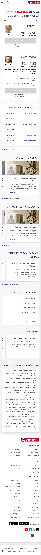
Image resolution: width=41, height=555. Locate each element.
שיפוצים (17, 510)
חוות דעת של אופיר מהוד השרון (25, 78)
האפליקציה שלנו (33, 456)
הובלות (36, 497)
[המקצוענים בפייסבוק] (31, 529)
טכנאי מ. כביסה (33, 517)
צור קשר (17, 456)
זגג (38, 500)
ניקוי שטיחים (15, 504)
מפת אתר (35, 548)
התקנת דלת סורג (30, 141)
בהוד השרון (21, 11)
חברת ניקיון (35, 507)
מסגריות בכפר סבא (29, 308)
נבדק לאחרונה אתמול (30, 59)
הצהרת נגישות (9, 548)
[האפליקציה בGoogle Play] (24, 523)
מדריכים (36, 472)
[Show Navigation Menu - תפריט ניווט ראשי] (2, 2)
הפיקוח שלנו (35, 452)
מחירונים (36, 465)
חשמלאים (36, 510)
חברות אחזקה (34, 504)
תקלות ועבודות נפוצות (27, 157)
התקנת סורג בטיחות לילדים (26, 130)
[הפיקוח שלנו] (2, 550)
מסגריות (29, 7)
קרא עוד (12, 192)
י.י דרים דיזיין (31, 26)
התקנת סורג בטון (30, 113)
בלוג (18, 469)
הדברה (36, 493)
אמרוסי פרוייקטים (28, 56)
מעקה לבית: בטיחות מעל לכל (25, 227)
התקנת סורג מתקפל (29, 124)
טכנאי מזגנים (15, 480)
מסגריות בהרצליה (30, 299)
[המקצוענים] (34, 2)
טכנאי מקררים (15, 490)
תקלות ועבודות (14, 465)
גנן (38, 487)
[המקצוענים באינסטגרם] (34, 529)
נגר (18, 500)
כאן (35, 429)
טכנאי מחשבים (14, 483)
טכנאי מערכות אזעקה (12, 487)
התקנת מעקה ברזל (29, 135)
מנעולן (17, 493)
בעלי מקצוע (36, 7)
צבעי (18, 507)
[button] (5, 20)
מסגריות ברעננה (30, 321)
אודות (37, 449)
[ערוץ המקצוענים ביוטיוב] (27, 529)
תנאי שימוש (23, 548)
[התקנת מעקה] (23, 169)
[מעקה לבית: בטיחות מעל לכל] (23, 218)
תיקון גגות (16, 514)
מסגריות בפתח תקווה (29, 312)
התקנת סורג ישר (30, 119)
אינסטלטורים (34, 483)
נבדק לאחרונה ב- (28, 29)
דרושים (17, 449)
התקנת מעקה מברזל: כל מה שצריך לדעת (23, 179)
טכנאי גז (36, 514)
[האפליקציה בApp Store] (13, 523)
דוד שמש (36, 490)
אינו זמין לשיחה (20, 41)
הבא (23, 422)
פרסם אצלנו (15, 452)
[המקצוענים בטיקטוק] (37, 529)
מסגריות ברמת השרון (29, 317)
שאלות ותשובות (33, 469)
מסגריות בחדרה (30, 303)
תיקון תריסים (15, 517)
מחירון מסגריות (31, 107)
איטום (37, 480)
